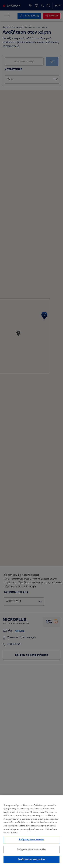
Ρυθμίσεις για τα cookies (31, 839)
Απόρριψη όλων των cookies (31, 849)
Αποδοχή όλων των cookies (31, 859)
